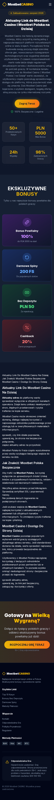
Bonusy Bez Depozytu (12, 698)
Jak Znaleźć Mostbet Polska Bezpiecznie (23, 378)
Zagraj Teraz (27, 103)
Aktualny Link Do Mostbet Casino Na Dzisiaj (25, 375)
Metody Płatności (10, 706)
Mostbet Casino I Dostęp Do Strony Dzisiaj (24, 381)
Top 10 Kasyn (8, 694)
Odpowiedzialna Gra (11, 723)
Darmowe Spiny (9, 702)
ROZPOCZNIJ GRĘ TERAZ (27, 644)
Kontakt (5, 719)
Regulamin (7, 730)
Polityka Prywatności (11, 726)
